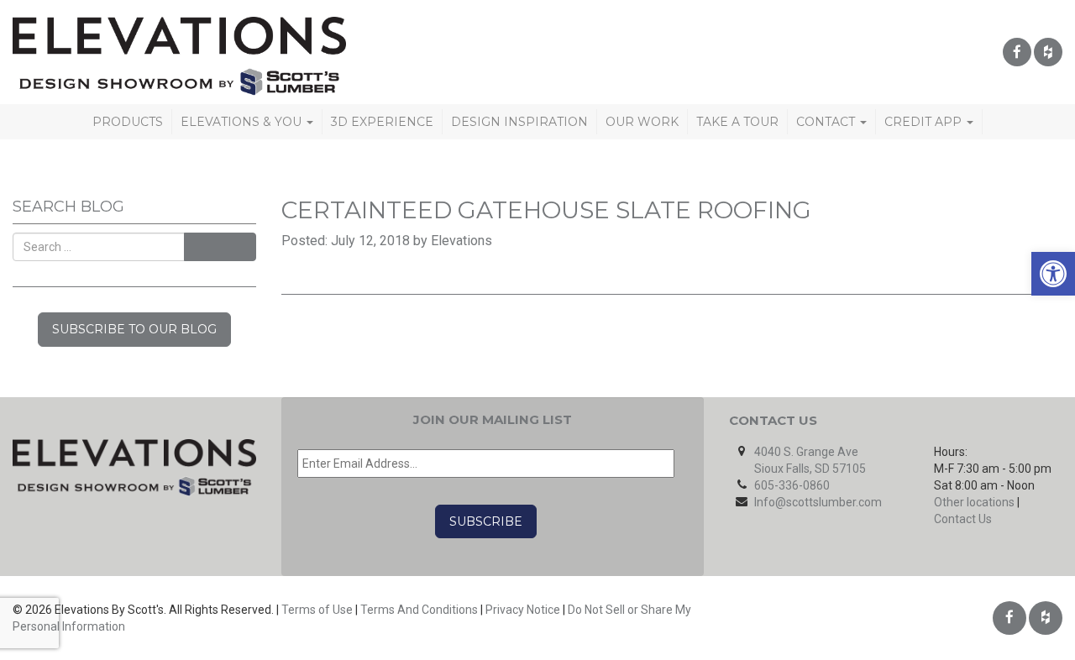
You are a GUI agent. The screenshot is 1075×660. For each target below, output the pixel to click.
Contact (827, 121)
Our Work (642, 121)
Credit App (924, 121)
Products (127, 121)
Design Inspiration (519, 121)
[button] (1053, 274)
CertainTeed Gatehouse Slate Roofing (546, 210)
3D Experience (382, 121)
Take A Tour (737, 121)
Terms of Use (317, 609)
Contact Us (963, 519)
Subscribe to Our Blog (134, 329)
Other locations (974, 502)
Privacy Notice (522, 609)
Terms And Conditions (419, 609)
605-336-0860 (792, 485)
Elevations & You (243, 121)
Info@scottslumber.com (818, 502)
